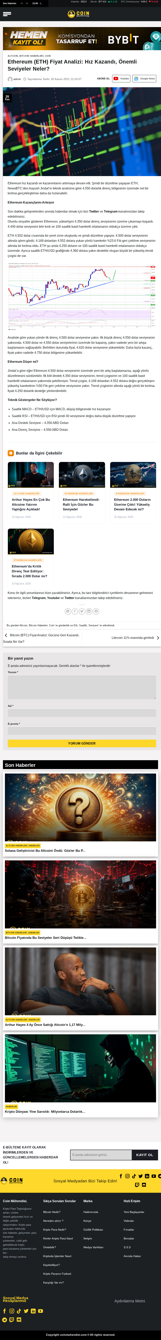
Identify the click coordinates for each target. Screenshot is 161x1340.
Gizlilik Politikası (93, 1229)
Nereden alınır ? (53, 1220)
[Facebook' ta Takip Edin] (121, 1176)
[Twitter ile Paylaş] (82, 611)
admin (17, 79)
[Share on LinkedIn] (89, 611)
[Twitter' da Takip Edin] (140, 1176)
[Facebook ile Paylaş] (75, 611)
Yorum (13, 672)
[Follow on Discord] (144, 1185)
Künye (87, 1220)
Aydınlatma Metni (129, 1301)
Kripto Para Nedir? (54, 1229)
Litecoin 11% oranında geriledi (133, 637)
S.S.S (127, 1247)
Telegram (39, 598)
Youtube (124, 78)
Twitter (70, 598)
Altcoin (13, 56)
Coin (48, 56)
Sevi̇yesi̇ (93, 625)
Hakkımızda (90, 1212)
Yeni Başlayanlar (134, 1212)
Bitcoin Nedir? (51, 1212)
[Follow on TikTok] (134, 1176)
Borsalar (129, 1238)
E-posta (14, 723)
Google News (147, 78)
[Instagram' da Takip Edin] (127, 1176)
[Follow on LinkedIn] (147, 1176)
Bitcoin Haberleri (31, 56)
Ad (10, 705)
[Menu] (7, 14)
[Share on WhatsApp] (68, 611)
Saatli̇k (83, 625)
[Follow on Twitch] (137, 1185)
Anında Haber (132, 1256)
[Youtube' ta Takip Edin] (154, 1176)
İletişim (87, 1238)
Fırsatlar (129, 1229)
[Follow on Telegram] (4, 1320)
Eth (76, 625)
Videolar (129, 1220)
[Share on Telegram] (96, 611)
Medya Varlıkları (93, 1247)
